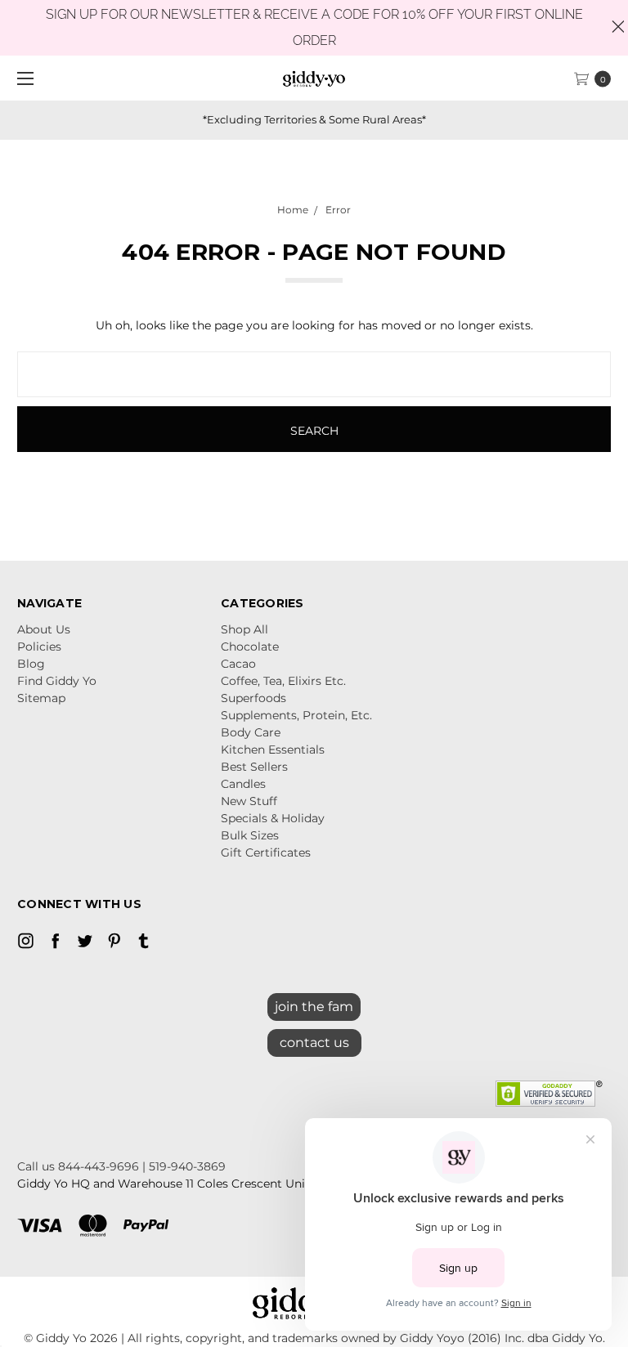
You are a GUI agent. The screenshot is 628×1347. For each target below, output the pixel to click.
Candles (243, 783)
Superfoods (253, 698)
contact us (314, 1042)
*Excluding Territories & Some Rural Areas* (314, 119)
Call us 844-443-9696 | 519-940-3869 (121, 1166)
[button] (314, 1039)
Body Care (250, 732)
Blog (31, 663)
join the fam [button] (314, 1006)
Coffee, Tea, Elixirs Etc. (283, 681)
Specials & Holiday (273, 818)
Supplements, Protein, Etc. (296, 715)
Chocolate (250, 646)
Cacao (238, 663)
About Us (43, 629)
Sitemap (41, 698)
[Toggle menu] (22, 78)
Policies (39, 646)
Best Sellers (254, 766)
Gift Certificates (266, 852)
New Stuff (249, 801)
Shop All (244, 629)
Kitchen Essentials (273, 749)
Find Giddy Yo (56, 681)
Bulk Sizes (250, 835)
